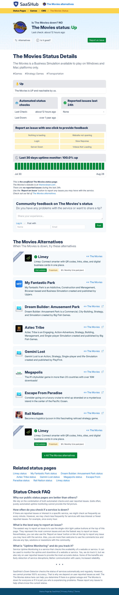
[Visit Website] (102, 306)
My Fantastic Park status (44, 473)
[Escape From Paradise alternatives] (19, 394)
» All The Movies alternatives (59, 455)
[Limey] (28, 258)
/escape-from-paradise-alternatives (35, 389)
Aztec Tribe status (26, 476)
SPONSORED (17, 256)
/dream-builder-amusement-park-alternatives (40, 303)
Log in (19, 223)
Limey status (20, 473)
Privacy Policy (67, 591)
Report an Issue (96, 40)
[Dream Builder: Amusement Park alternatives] (19, 308)
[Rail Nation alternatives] (19, 414)
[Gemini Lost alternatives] (19, 352)
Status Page (44, 591)
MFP (19, 283)
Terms (77, 591)
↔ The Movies (94, 256)
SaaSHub (56, 591)
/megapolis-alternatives (28, 368)
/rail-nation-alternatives (28, 410)
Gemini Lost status (50, 476)
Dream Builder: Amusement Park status (82, 473)
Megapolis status (73, 476)
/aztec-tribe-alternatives (29, 324)
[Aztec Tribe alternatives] (19, 328)
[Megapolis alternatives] (19, 373)
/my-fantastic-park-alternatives (32, 279)
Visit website (40, 270)
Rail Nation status (43, 480)
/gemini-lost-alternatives (29, 348)
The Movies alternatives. (44, 193)
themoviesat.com (47, 184)
